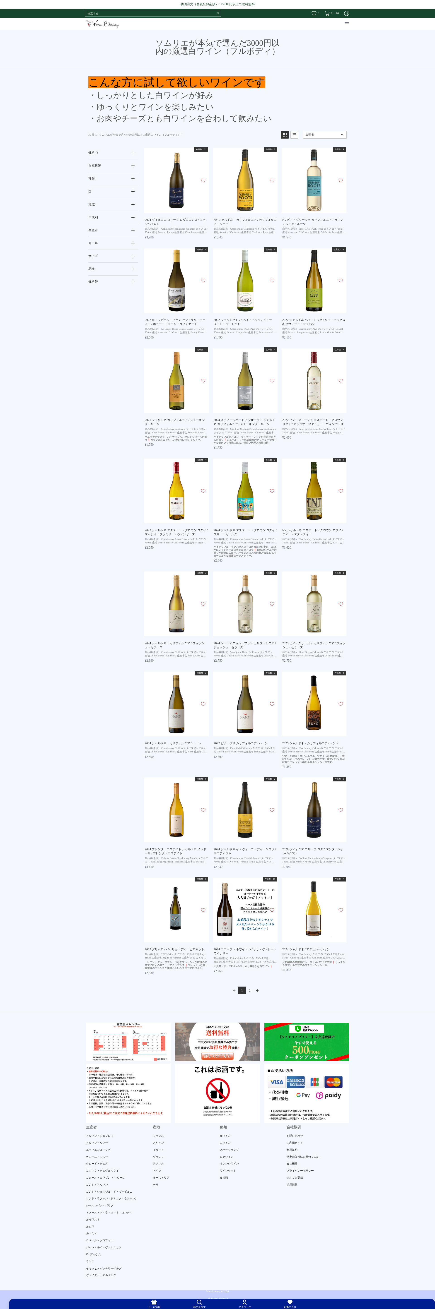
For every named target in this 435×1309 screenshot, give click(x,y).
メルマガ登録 (295, 1177)
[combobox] (150, 13)
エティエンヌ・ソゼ (98, 1149)
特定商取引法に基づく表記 (303, 1156)
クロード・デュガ (97, 1163)
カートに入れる (176, 209)
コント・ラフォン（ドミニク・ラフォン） (112, 1198)
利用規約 (292, 1149)
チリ (155, 1184)
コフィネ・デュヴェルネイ (102, 1170)
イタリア (158, 1149)
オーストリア (161, 1177)
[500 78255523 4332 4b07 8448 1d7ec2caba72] (306, 1042)
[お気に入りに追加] (203, 180)
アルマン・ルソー (97, 1142)
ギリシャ (158, 1156)
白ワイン (225, 1142)
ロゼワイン (226, 1156)
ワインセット (228, 1170)
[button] (285, 135)
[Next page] (257, 990)
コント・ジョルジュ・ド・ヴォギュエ (109, 1191)
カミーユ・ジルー (97, 1156)
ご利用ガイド (295, 1142)
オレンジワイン (229, 1163)
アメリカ (158, 1163)
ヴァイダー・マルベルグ (101, 1275)
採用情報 (292, 1184)
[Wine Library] (103, 24)
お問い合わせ (295, 1135)
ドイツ (157, 1170)
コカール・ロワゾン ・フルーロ (105, 1177)
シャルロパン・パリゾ (99, 1205)
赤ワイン (225, 1135)
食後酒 (224, 1177)
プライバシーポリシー (300, 1170)
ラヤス (90, 1261)
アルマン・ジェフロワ (99, 1135)
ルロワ (90, 1226)
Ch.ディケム (93, 1254)
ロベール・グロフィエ (99, 1240)
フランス (158, 1135)
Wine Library (213, 1291)
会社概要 (292, 1163)
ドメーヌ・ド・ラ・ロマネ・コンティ (109, 1212)
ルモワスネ (93, 1219)
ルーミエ (91, 1233)
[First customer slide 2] (217, 1042)
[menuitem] (331, 13)
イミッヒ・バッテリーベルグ (103, 1268)
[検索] (218, 13)
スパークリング (229, 1149)
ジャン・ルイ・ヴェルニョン (103, 1247)
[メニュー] (346, 24)
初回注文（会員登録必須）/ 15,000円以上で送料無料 (218, 4)
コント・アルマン (97, 1184)
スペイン (158, 1142)
